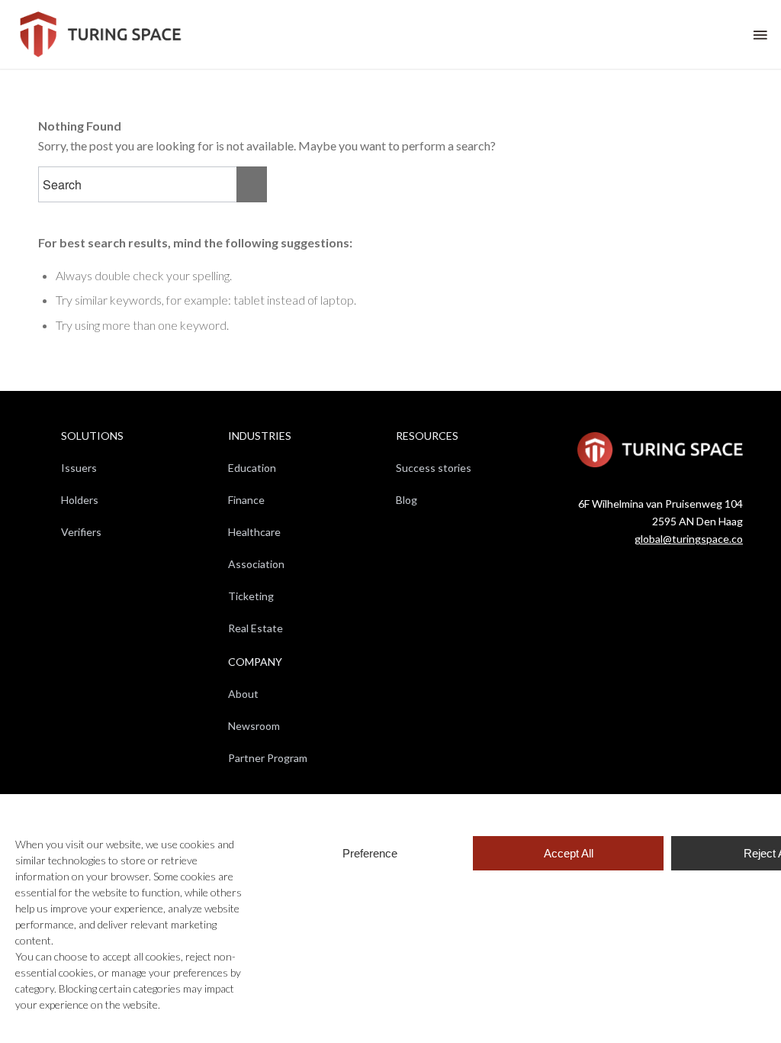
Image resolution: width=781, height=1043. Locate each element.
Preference (369, 853)
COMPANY (255, 661)
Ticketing (251, 595)
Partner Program (267, 757)
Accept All (568, 853)
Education (252, 467)
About (243, 693)
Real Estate (255, 628)
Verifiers (81, 531)
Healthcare (254, 531)
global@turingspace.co (689, 538)
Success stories (433, 467)
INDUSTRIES (259, 435)
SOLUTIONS (92, 435)
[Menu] (759, 34)
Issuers (79, 467)
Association (256, 563)
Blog (406, 499)
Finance (246, 499)
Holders (79, 499)
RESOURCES (427, 435)
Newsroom (254, 725)
